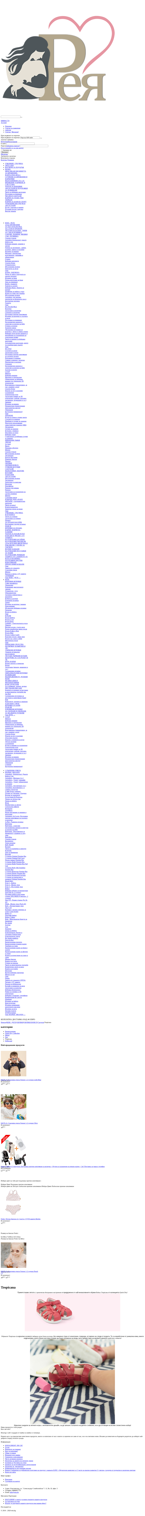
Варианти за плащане (13, 1449)
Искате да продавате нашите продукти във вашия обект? (25, 1503)
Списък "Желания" (12, 132)
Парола (3, 146)
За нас (7, 1447)
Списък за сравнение (12, 128)
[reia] (58, 115)
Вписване (4, 142)
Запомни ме (7, 150)
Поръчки (8, 126)
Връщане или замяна (12, 1455)
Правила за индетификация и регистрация (20, 1464)
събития (8, 130)
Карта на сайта (10, 1472)
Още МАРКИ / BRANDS (15, 1014)
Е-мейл (3, 144)
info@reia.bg (14, 1492)
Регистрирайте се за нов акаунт (12, 148)
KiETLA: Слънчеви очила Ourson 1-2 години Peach (19, 1271)
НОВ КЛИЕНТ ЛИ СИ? (14, 1445)
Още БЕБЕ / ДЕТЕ (13, 578)
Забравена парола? (13, 146)
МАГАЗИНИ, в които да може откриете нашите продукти (26, 1499)
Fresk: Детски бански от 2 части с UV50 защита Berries (20, 1219)
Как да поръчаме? (11, 1451)
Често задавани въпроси (14, 1459)
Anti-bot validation (7, 140)
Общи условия (10, 1453)
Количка (4, 160)
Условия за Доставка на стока (15, 1463)
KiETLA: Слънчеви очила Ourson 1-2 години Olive (19, 1123)
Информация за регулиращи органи (18, 1468)
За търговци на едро (12, 1501)
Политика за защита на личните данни (19, 1461)
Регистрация (12, 142)
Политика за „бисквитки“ (14, 1466)
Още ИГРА (10, 715)
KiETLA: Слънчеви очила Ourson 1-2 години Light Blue (21, 1080)
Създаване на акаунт (12, 1481)
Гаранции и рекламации (14, 1457)
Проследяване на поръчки (10, 137)
